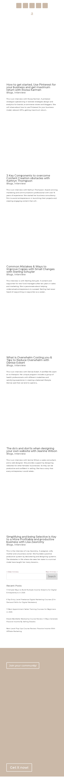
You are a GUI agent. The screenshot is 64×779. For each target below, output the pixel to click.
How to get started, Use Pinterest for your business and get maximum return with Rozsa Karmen (31, 87)
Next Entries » (52, 572)
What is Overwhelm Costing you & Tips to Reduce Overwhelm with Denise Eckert (29, 360)
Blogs (9, 92)
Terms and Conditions (17, 707)
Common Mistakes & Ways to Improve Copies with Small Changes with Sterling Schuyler (30, 269)
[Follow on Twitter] (45, 5)
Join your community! (22, 665)
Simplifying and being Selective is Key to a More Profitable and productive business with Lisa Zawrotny (31, 539)
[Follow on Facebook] (18, 5)
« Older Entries (12, 572)
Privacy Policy (13, 702)
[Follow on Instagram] (25, 5)
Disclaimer (11, 713)
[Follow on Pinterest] (38, 5)
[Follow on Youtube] (32, 5)
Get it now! (19, 767)
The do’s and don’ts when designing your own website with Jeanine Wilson (31, 450)
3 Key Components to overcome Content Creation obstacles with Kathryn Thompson (28, 178)
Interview (20, 92)
